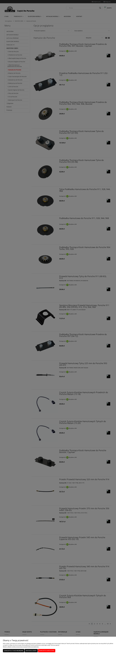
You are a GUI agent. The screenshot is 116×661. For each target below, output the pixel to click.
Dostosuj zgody (31, 650)
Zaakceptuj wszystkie (46, 650)
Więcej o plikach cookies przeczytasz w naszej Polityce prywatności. (21, 647)
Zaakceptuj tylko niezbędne (13, 650)
